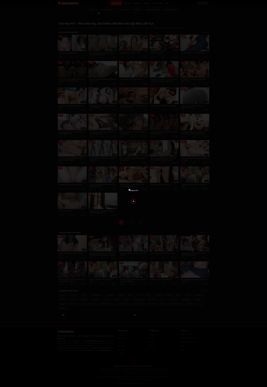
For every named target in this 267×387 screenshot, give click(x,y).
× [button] (133, 201)
